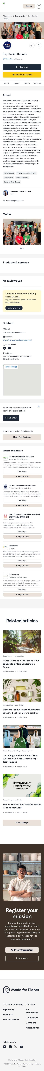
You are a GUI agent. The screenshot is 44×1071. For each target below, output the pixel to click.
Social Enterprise (22, 178)
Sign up (29, 6)
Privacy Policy (28, 1064)
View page (21, 471)
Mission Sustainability (27, 1060)
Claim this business (22, 437)
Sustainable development (26, 173)
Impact (17, 83)
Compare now (22, 476)
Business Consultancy (12, 182)
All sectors (7, 16)
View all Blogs (22, 823)
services (37, 83)
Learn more (22, 958)
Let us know (10, 418)
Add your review (24, 75)
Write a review (14, 308)
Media (27, 83)
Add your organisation (22, 950)
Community (20, 16)
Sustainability (9, 173)
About (6, 83)
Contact (23, 67)
